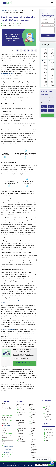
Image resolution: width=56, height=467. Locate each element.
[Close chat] (52, 463)
